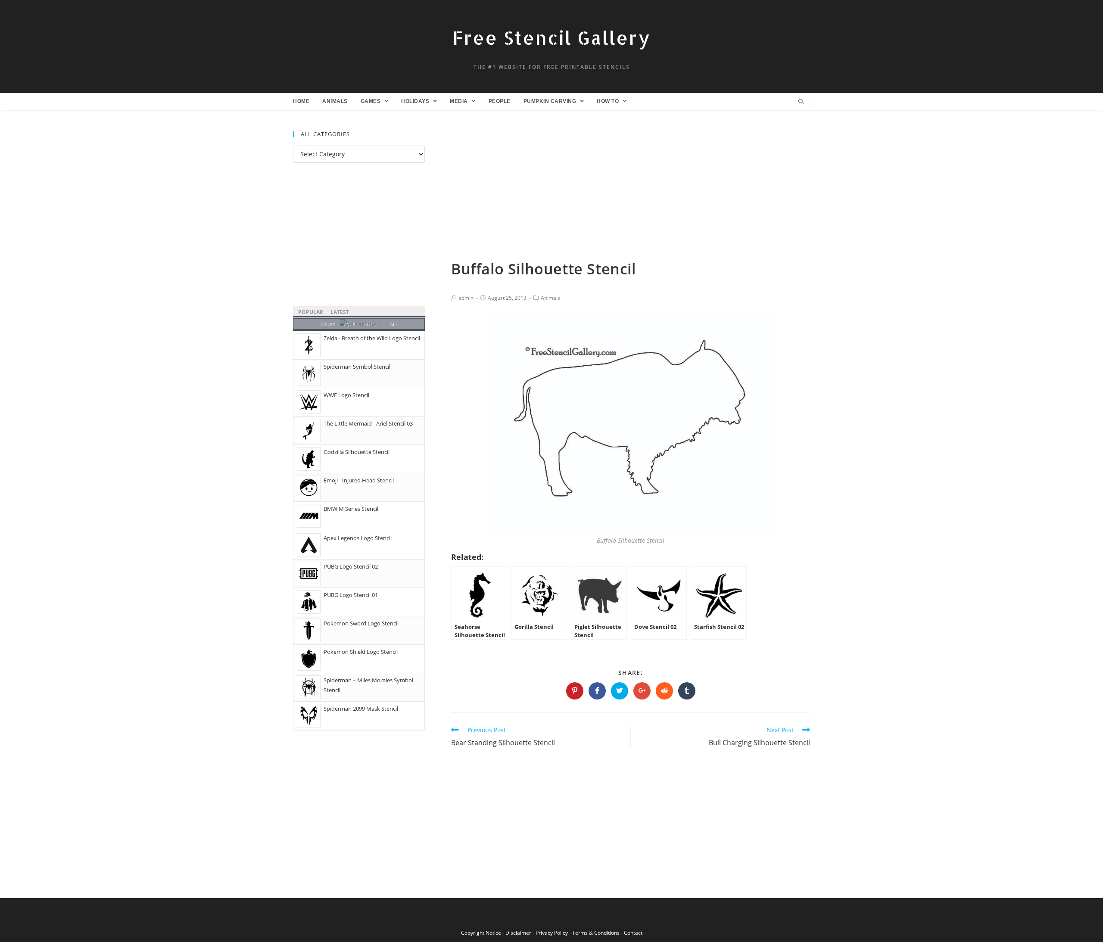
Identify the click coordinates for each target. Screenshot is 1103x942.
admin (466, 298)
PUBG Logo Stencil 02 (351, 566)
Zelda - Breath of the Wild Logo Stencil (372, 338)
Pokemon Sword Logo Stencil (361, 623)
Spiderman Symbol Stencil (357, 366)
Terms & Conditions (596, 932)
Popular (310, 312)
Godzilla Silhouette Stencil (356, 452)
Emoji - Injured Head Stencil (359, 480)
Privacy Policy (552, 932)
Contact (633, 932)
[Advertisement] (630, 195)
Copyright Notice (481, 932)
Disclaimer (518, 932)
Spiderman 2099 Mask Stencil (361, 708)
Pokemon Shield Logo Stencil (361, 652)
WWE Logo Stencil (346, 395)
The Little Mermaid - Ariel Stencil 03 (368, 423)
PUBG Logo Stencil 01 (351, 595)
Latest (339, 312)
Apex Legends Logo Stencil (358, 538)
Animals (550, 298)
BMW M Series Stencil (351, 509)
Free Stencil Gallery (551, 37)
